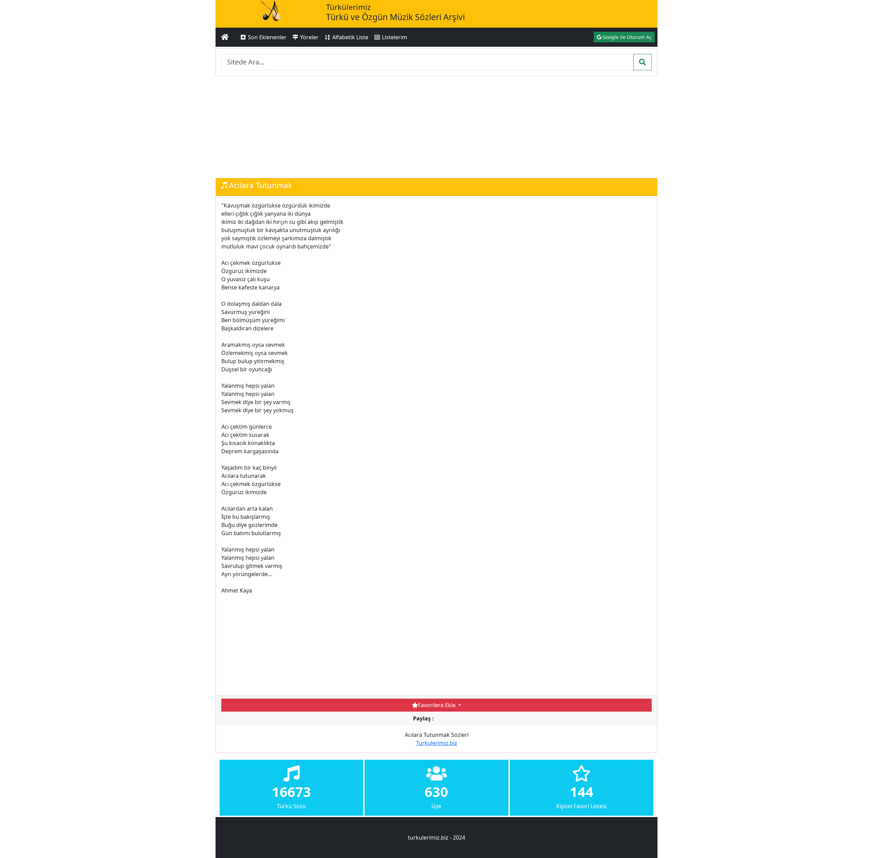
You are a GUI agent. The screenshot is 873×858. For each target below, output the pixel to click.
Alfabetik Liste (349, 37)
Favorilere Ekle (437, 705)
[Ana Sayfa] (225, 37)
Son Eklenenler (266, 37)
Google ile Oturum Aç (626, 37)
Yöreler (309, 37)
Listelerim (394, 37)
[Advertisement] (436, 127)
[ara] (642, 62)
